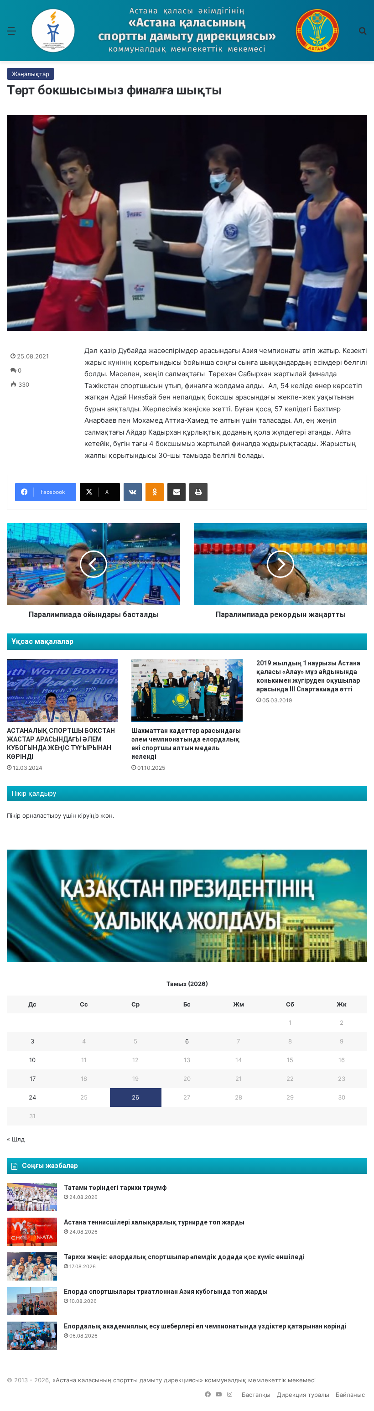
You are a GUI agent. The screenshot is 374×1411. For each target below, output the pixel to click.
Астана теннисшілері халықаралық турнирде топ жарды (154, 1222)
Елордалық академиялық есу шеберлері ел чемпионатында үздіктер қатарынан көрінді (205, 1326)
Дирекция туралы (303, 1394)
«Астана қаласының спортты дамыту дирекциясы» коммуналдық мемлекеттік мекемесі (184, 1380)
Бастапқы (256, 1394)
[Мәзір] (11, 34)
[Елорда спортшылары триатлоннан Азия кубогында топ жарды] (32, 1301)
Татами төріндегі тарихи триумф (115, 1187)
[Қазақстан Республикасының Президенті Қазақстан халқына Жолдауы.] (187, 960)
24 (32, 1097)
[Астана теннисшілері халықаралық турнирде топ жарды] (32, 1232)
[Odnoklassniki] (154, 492)
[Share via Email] (176, 492)
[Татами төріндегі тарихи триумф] (32, 1197)
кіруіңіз (88, 815)
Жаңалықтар (30, 74)
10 (32, 1059)
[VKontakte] (133, 492)
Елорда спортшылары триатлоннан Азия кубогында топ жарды (166, 1291)
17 (33, 1078)
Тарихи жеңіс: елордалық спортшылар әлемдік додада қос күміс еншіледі (184, 1257)
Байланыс (350, 1394)
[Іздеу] (362, 34)
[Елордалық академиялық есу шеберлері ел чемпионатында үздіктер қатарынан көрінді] (32, 1336)
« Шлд (16, 1139)
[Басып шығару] (198, 492)
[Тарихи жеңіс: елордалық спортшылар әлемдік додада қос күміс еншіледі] (32, 1266)
